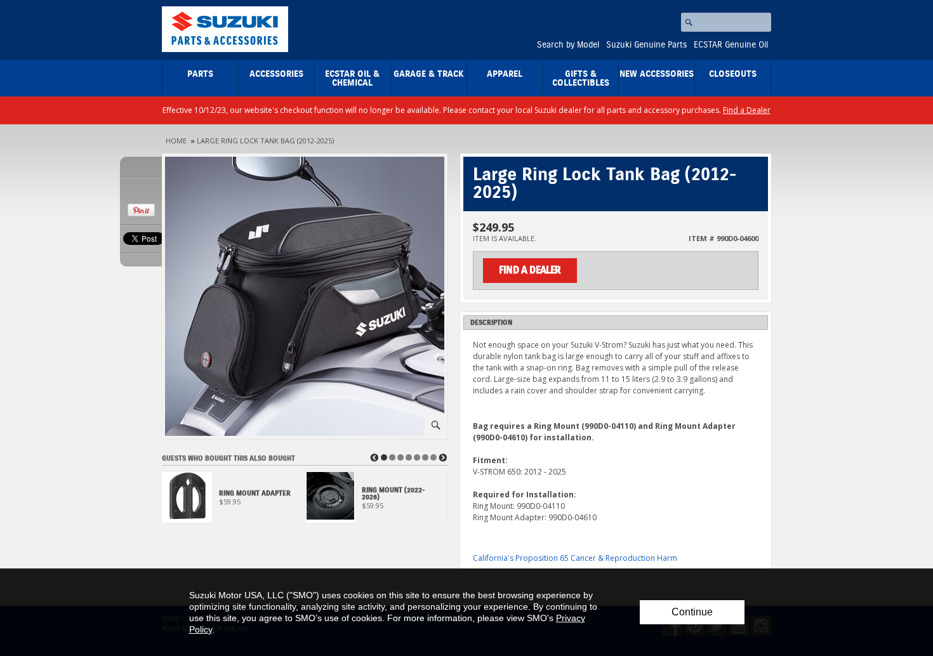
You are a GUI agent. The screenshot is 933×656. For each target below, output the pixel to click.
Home (176, 140)
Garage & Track (429, 74)
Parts (200, 74)
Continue (692, 612)
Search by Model (568, 45)
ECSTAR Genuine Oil (731, 45)
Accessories (276, 74)
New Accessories (656, 74)
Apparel (504, 74)
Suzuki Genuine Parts (646, 45)
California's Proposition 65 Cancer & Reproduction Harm (575, 558)
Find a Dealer (747, 110)
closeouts (733, 74)
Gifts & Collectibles (580, 79)
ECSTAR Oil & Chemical (352, 79)
